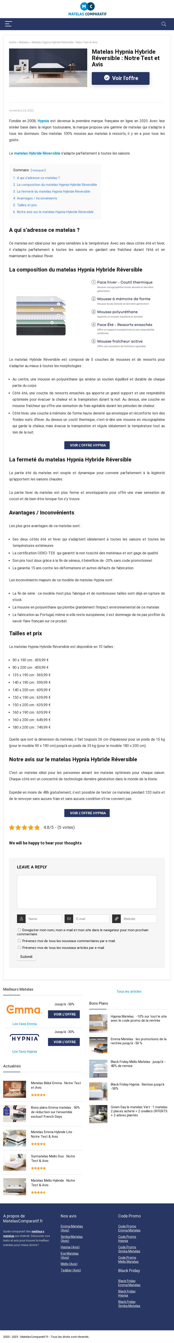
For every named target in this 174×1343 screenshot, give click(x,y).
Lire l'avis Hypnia (24, 1052)
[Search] (163, 24)
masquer (38, 170)
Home (12, 42)
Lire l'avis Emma (25, 1024)
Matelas (24, 42)
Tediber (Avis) (71, 1270)
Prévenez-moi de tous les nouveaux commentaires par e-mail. (69, 941)
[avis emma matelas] (24, 1004)
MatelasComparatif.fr (34, 1336)
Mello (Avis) (69, 1264)
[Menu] (8, 24)
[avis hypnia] (24, 1032)
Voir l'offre (124, 78)
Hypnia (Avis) (70, 1247)
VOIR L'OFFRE (65, 1014)
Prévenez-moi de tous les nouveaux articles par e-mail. (63, 948)
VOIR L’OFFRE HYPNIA (88, 445)
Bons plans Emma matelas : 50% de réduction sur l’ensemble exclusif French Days (55, 1112)
